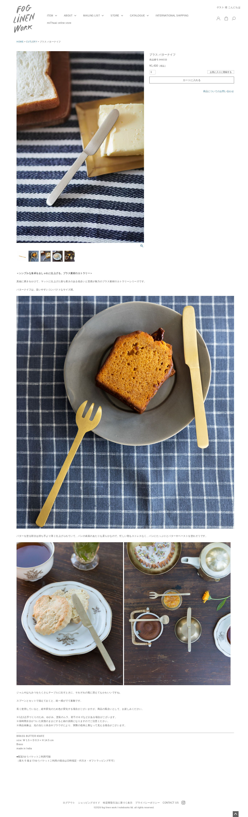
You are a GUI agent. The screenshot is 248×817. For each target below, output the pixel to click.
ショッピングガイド (89, 803)
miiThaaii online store (59, 23)
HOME (20, 41)
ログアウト (69, 803)
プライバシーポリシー (147, 803)
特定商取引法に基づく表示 (117, 803)
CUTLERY (31, 41)
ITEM (50, 15)
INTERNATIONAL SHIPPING (172, 15)
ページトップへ (236, 814)
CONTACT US (171, 803)
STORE (115, 15)
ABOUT (68, 15)
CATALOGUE (137, 15)
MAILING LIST (91, 15)
